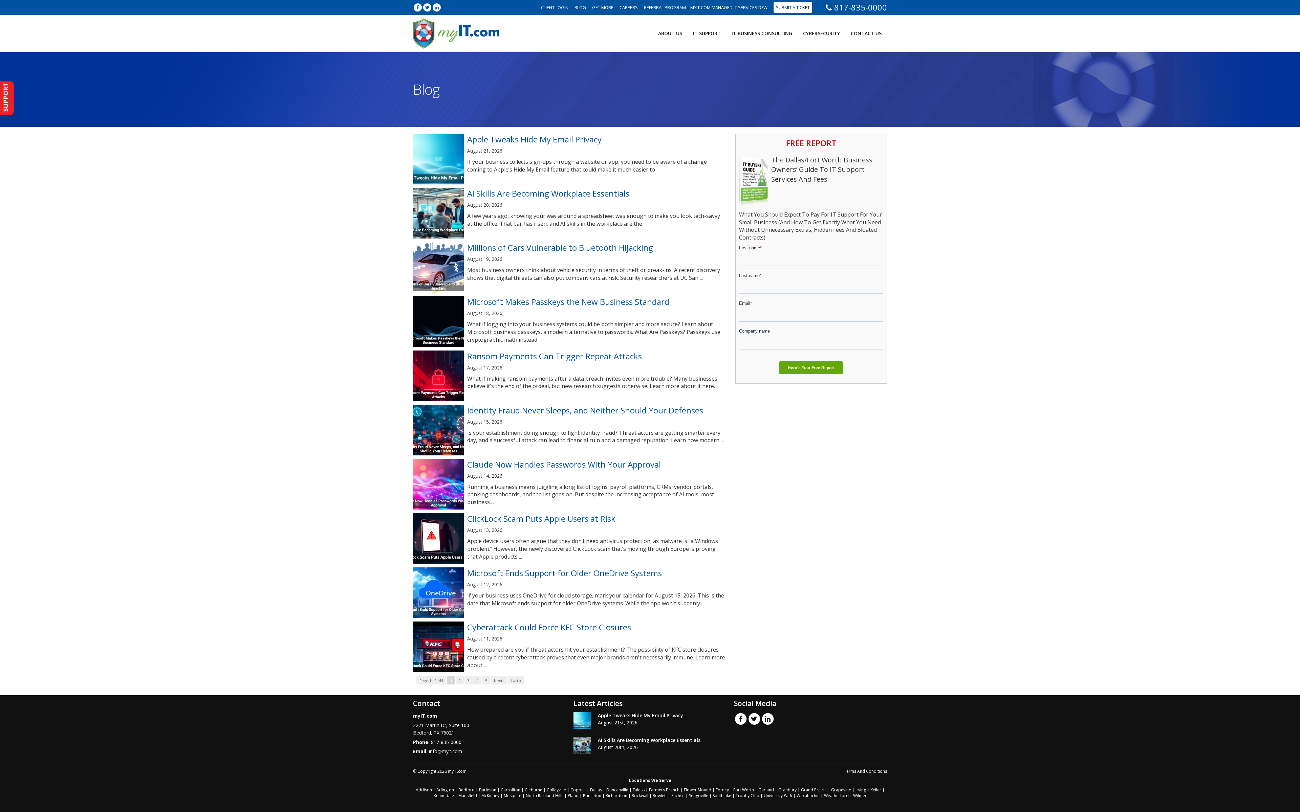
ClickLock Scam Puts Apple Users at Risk (541, 518)
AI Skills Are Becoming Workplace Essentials (548, 193)
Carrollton (510, 790)
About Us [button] (670, 33)
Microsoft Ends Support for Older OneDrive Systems (564, 573)
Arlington (445, 790)
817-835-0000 (860, 7)
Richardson (616, 795)
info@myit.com (445, 751)
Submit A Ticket (793, 7)
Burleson (487, 790)
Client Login (554, 7)
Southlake (722, 795)
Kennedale (444, 795)
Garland (766, 790)
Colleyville (556, 790)
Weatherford (836, 795)
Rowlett (660, 795)
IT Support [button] (707, 33)
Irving (860, 790)
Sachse (678, 795)
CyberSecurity (821, 33)
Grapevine (841, 790)
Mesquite (512, 795)
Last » (516, 680)
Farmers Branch (664, 790)
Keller (875, 790)
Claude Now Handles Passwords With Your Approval (564, 464)
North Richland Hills (544, 795)
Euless (639, 790)
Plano (573, 795)
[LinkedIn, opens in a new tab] (436, 7)
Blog (580, 7)
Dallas (596, 790)
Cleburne (533, 790)
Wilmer (860, 795)
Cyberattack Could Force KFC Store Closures (549, 627)
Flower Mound (697, 790)
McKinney (490, 795)
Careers (629, 7)
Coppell (578, 790)
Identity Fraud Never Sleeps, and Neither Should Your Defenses (585, 410)
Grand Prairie (814, 790)
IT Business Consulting (762, 33)
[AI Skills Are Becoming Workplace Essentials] (582, 745)
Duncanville (617, 790)
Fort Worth (743, 790)
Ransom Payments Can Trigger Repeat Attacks (554, 356)
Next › (499, 680)
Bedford (466, 790)
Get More (602, 7)
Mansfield (467, 795)
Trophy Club (747, 795)
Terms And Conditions (865, 771)
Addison (424, 790)
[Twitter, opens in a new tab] (427, 7)
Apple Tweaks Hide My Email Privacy (534, 139)
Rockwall (640, 795)
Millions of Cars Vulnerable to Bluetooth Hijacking (560, 247)
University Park (778, 795)
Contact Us (866, 33)
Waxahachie (808, 795)
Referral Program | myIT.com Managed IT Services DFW (705, 7)
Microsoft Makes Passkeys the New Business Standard (568, 301)
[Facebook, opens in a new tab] (417, 7)
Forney (722, 790)
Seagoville (698, 795)
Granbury (787, 790)
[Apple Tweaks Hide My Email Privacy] (582, 720)
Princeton (592, 795)
